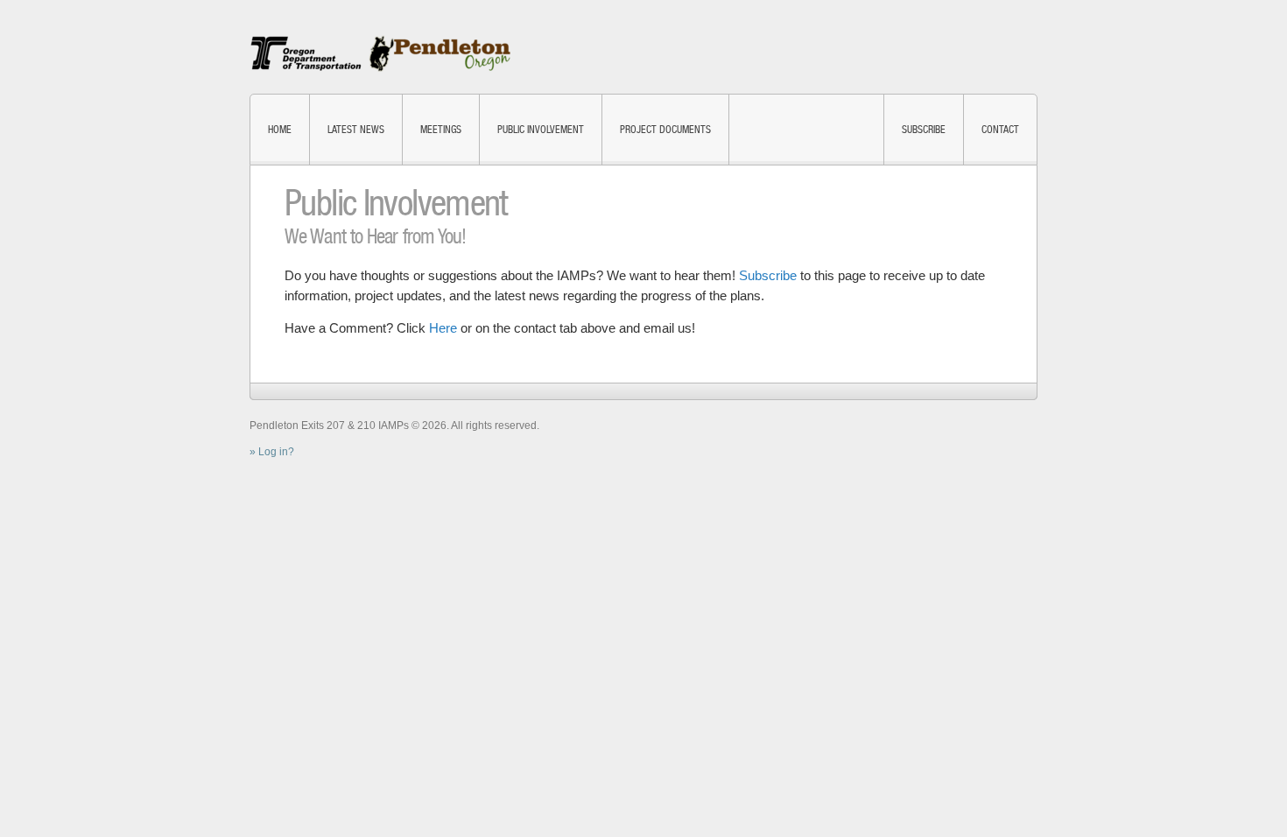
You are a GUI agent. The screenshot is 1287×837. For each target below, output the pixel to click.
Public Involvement (540, 129)
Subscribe (924, 129)
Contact (1000, 129)
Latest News (355, 129)
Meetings (440, 129)
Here (443, 327)
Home (280, 129)
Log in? (276, 452)
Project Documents (665, 129)
